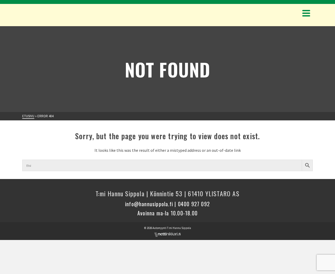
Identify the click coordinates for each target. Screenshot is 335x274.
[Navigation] (306, 13)
